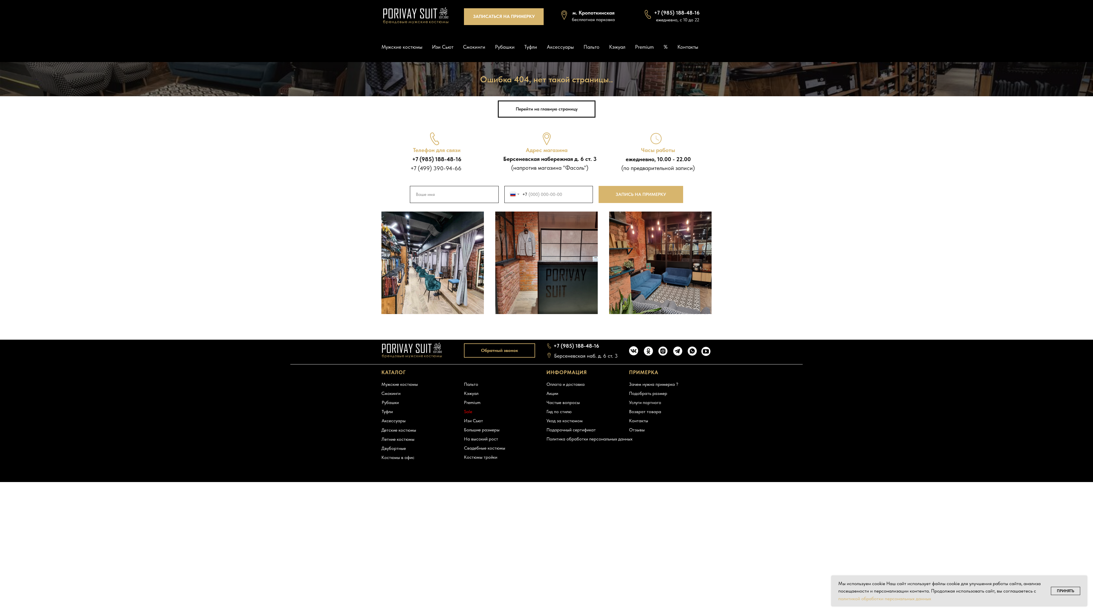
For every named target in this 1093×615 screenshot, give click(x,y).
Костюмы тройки (480, 457)
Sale (468, 411)
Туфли (530, 47)
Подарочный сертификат (571, 429)
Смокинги (474, 47)
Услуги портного (645, 402)
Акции (552, 393)
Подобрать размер (648, 393)
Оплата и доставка (565, 384)
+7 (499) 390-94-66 (435, 168)
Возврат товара (645, 411)
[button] (504, 16)
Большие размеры (482, 429)
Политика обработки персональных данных (589, 439)
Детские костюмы (398, 430)
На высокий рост (481, 439)
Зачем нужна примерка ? (653, 384)
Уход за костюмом (564, 420)
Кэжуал (617, 47)
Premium (644, 47)
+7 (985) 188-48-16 (576, 346)
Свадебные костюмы (484, 448)
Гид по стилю (559, 411)
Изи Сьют (442, 47)
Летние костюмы (397, 439)
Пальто (591, 47)
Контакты (687, 47)
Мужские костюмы (401, 47)
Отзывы (637, 429)
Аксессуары (560, 47)
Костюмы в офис (397, 457)
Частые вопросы (563, 402)
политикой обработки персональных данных (884, 598)
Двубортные (393, 448)
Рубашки (505, 47)
